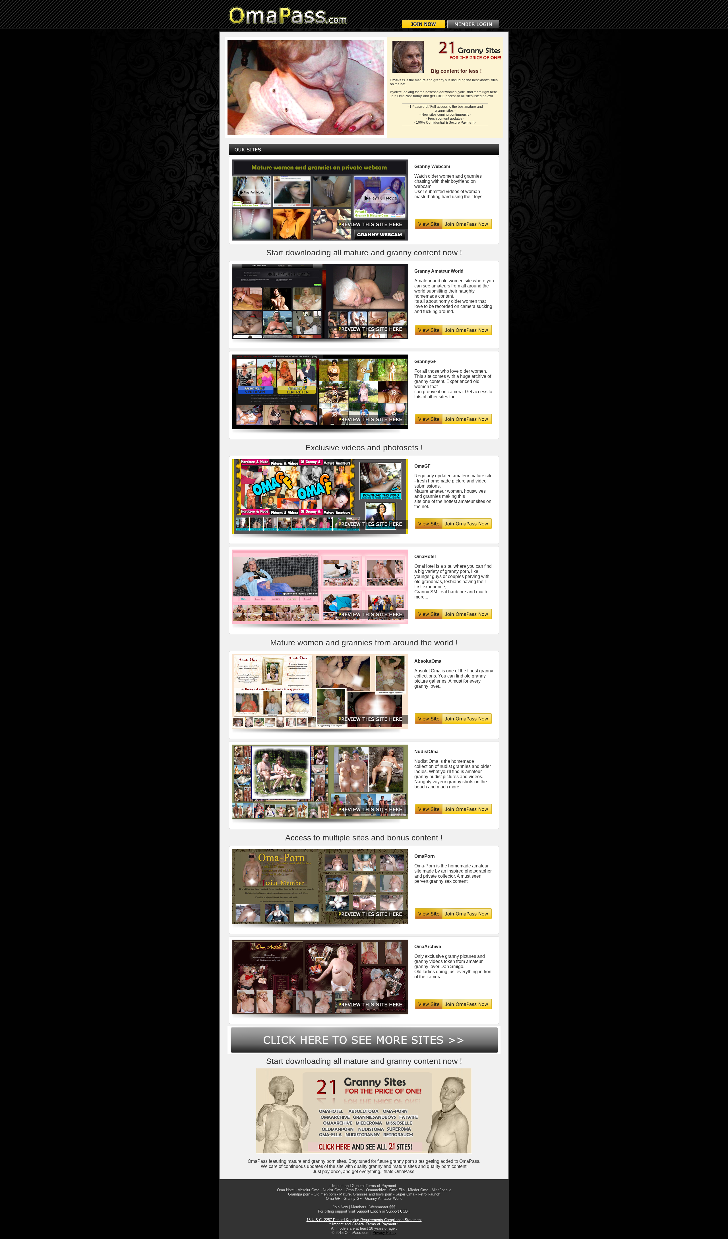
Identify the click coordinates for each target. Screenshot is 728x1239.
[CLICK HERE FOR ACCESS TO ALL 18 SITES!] (364, 1152)
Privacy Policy (384, 1232)
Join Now (340, 1207)
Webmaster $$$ (382, 1207)
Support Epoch (368, 1211)
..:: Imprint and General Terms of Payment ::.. (364, 1186)
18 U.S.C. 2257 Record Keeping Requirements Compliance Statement (364, 1220)
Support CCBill (398, 1211)
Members (358, 1207)
